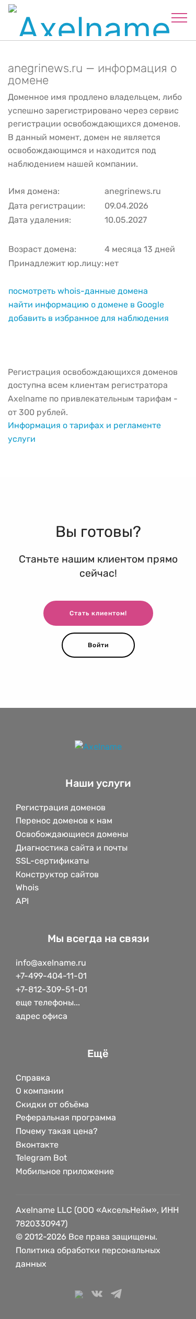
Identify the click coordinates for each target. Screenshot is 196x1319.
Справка (33, 1078)
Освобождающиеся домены (72, 834)
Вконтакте (37, 1145)
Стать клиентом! (98, 613)
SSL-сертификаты (53, 861)
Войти (98, 645)
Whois (27, 887)
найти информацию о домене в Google (86, 304)
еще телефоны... (48, 1002)
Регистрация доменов (61, 807)
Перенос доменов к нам (64, 820)
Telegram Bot (41, 1158)
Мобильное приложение (65, 1171)
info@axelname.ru (51, 963)
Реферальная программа (66, 1117)
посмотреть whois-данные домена (78, 291)
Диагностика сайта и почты (72, 848)
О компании (40, 1091)
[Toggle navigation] (179, 17)
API (22, 901)
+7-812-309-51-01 (51, 989)
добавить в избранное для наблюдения (88, 318)
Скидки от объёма (52, 1104)
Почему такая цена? (57, 1131)
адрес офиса (41, 1016)
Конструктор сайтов (57, 874)
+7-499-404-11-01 (51, 976)
